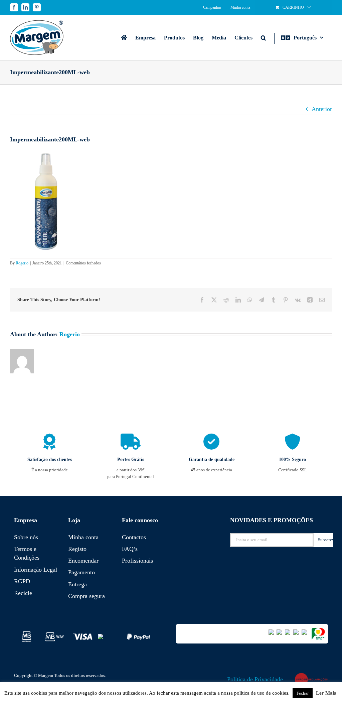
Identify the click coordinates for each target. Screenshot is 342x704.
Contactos (134, 537)
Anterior (322, 109)
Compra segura (86, 596)
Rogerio (22, 263)
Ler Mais (326, 693)
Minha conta (83, 537)
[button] (263, 37)
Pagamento (81, 572)
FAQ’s (130, 549)
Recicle (23, 593)
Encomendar (83, 560)
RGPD (22, 581)
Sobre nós (26, 537)
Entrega (77, 584)
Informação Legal (35, 569)
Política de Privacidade (255, 679)
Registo (77, 549)
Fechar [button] (303, 693)
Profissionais (137, 560)
